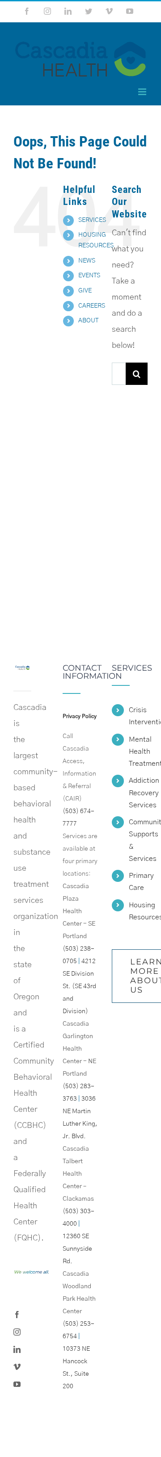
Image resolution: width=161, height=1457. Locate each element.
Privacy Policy (80, 716)
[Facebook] (17, 1314)
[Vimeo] (17, 1366)
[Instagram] (17, 1332)
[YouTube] (17, 1384)
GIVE (85, 291)
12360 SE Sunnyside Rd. (77, 1249)
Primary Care (138, 881)
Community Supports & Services (138, 840)
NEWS (86, 261)
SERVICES (92, 220)
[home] (22, 672)
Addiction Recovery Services (138, 792)
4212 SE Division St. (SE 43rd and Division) (79, 986)
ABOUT (88, 320)
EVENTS (89, 275)
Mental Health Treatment (138, 751)
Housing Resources (138, 911)
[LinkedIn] (17, 1349)
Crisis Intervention (138, 716)
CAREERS (91, 306)
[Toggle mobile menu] (143, 91)
